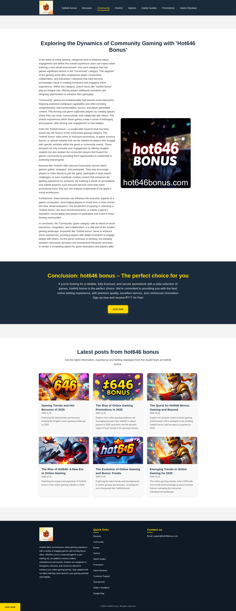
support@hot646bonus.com (165, 536)
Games (132, 8)
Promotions (168, 8)
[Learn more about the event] (118, 22)
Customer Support (101, 576)
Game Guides (149, 8)
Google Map (98, 593)
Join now (118, 309)
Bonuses (87, 8)
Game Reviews (188, 8)
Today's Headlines (101, 587)
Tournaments (99, 582)
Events (119, 8)
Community (103, 8)
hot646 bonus (69, 8)
